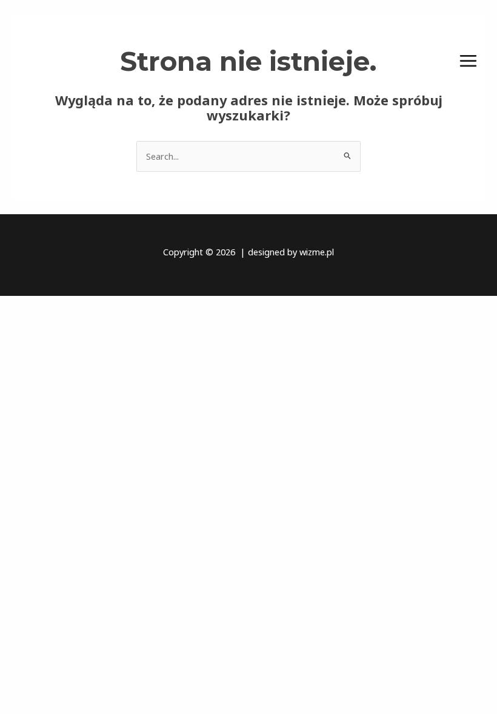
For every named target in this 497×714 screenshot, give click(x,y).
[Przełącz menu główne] (468, 60)
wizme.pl (316, 252)
